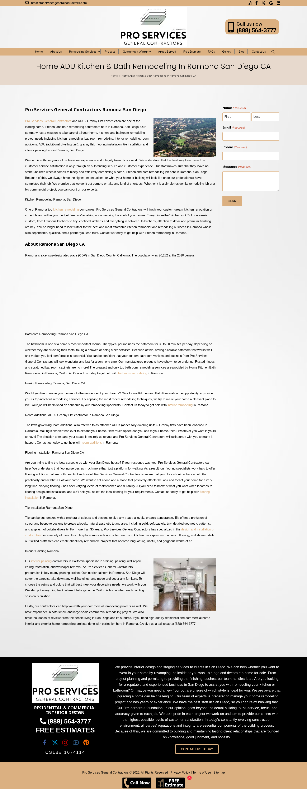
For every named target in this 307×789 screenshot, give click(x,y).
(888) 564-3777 (257, 30)
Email (233, 127)
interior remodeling (180, 405)
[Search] (273, 52)
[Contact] (232, 26)
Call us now (249, 24)
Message (236, 166)
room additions (92, 442)
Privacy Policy (180, 772)
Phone (234, 147)
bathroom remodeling (132, 373)
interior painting (41, 561)
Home (114, 75)
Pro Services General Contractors (48, 121)
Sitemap (219, 772)
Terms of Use (202, 772)
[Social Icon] (44, 742)
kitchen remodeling (66, 209)
